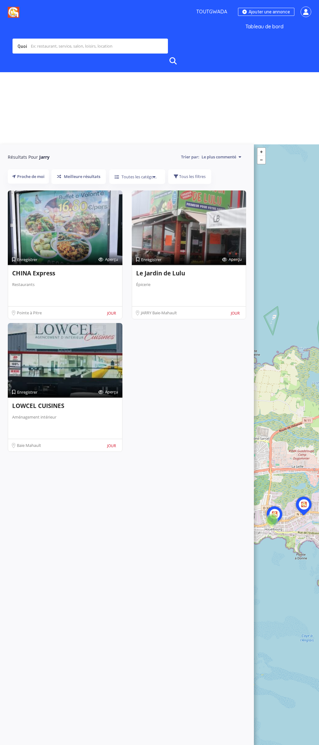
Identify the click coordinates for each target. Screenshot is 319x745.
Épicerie (143, 284)
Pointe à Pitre (29, 313)
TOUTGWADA (211, 11)
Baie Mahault (29, 445)
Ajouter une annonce (269, 11)
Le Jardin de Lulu (160, 273)
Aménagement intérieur (34, 417)
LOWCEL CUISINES (38, 406)
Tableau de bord (264, 26)
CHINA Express (33, 273)
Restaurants (23, 284)
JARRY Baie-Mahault (159, 313)
